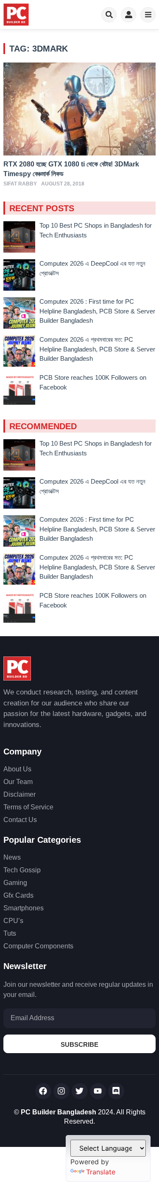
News (12, 857)
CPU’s (13, 920)
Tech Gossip (22, 870)
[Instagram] (61, 1091)
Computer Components (38, 946)
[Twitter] (80, 1091)
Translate (100, 1172)
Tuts (9, 933)
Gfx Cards (18, 895)
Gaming (15, 882)
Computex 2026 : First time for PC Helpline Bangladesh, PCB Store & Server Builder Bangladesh (97, 311)
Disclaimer (19, 794)
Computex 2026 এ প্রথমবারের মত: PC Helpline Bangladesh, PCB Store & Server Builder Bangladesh (97, 349)
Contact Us (20, 819)
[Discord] (116, 1091)
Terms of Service (28, 807)
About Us (17, 769)
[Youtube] (98, 1091)
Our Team (18, 781)
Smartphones (23, 908)
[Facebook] (43, 1091)
